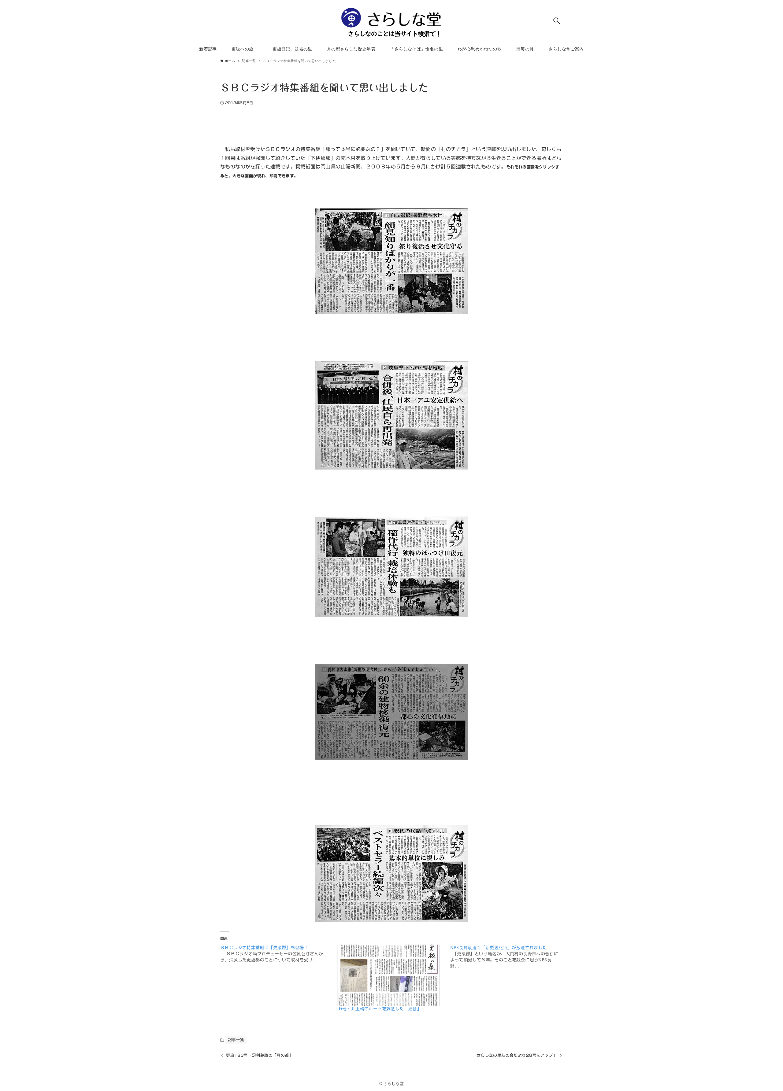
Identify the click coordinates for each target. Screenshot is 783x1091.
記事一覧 (236, 1040)
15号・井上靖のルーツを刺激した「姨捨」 (378, 1009)
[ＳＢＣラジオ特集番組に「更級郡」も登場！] (277, 954)
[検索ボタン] (557, 21)
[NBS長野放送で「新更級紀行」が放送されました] (507, 957)
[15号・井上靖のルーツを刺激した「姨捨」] (389, 975)
